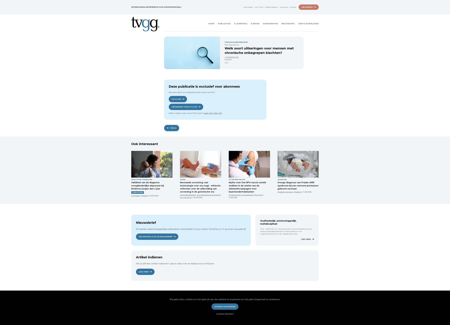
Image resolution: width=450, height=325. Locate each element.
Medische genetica (285, 192)
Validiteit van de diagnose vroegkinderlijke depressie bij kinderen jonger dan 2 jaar (147, 185)
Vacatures (284, 7)
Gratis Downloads (308, 24)
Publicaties (224, 24)
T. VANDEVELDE (232, 57)
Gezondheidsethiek (188, 195)
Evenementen (270, 24)
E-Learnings (240, 24)
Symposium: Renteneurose (236, 42)
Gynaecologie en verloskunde (241, 195)
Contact (293, 7)
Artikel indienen (271, 7)
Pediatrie (144, 196)
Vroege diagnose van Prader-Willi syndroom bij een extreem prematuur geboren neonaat (298, 185)
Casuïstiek (282, 179)
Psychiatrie (135, 196)
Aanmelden (248, 7)
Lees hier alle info (213, 113)
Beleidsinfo (288, 24)
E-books (255, 24)
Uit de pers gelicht (237, 179)
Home (211, 24)
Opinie (182, 179)
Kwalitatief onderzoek (141, 179)
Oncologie (258, 195)
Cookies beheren (225, 314)
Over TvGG (259, 7)
